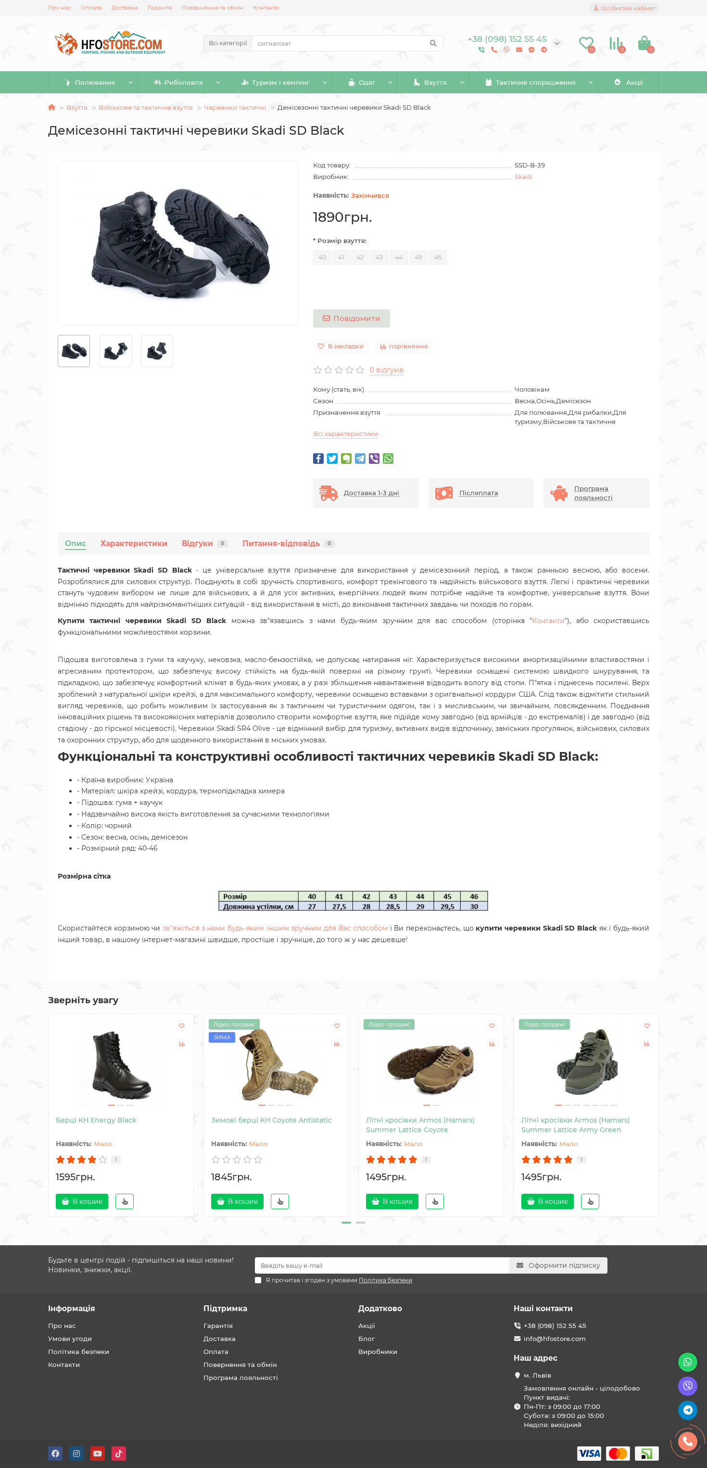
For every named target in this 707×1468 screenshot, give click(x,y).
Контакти (266, 7)
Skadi (523, 176)
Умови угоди (70, 1338)
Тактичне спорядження (536, 82)
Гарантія (160, 7)
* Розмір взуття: (339, 240)
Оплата (91, 7)
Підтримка (225, 1308)
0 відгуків (387, 370)
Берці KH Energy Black (96, 1120)
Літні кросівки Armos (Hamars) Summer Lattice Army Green (575, 1125)
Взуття (435, 82)
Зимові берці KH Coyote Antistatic (271, 1120)
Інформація (71, 1308)
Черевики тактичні (235, 107)
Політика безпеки (78, 1351)
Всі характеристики (345, 433)
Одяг (367, 82)
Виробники (377, 1351)
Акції (634, 82)
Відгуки (203, 543)
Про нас (59, 7)
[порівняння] (182, 1044)
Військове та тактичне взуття (146, 107)
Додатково (380, 1308)
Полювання (95, 82)
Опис (75, 543)
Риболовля (183, 82)
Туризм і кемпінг (280, 82)
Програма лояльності (240, 1377)
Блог (366, 1338)
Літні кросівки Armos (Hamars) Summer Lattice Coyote (420, 1125)
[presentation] (49, 1114)
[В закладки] (182, 1026)
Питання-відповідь (286, 543)
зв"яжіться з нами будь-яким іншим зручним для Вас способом (275, 928)
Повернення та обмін (212, 7)
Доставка (125, 7)
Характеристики (134, 543)
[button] (346, 1223)
